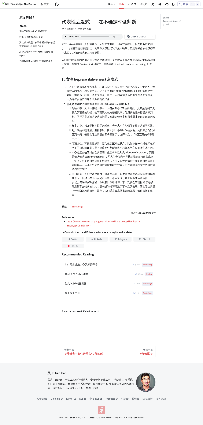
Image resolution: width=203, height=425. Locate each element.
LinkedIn (55, 398)
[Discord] (167, 4)
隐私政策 (148, 398)
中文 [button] (46, 4)
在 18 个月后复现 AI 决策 (31, 37)
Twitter (69, 398)
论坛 (142, 4)
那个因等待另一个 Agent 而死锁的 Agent (36, 53)
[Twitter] (152, 4)
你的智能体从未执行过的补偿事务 (36, 60)
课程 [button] (110, 4)
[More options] (152, 36)
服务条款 (161, 398)
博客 (121, 4)
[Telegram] (159, 4)
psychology (77, 206)
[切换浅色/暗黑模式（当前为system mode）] (173, 4)
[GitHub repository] (56, 4)
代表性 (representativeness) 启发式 (172, 21)
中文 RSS (94, 398)
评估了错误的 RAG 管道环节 (33, 31)
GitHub (41, 398)
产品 (130, 4)
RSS (81, 398)
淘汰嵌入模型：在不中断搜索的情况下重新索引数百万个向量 (37, 44)
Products (110, 398)
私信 (134, 398)
